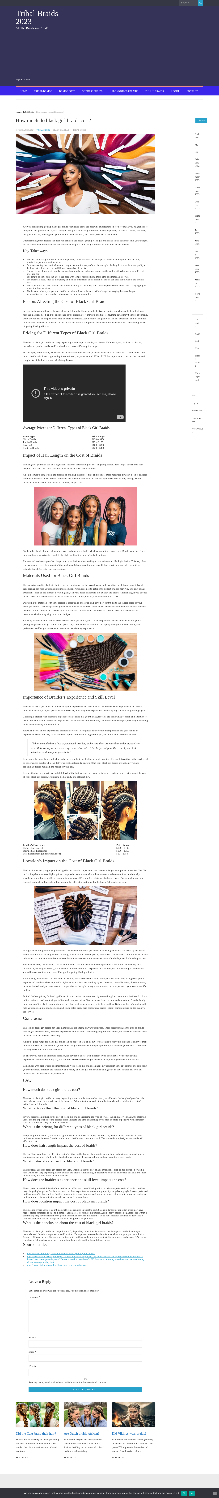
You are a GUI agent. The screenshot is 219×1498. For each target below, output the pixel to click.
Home (23, 91)
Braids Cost (67, 91)
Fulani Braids (154, 91)
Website (32, 1366)
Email (32, 1352)
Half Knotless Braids (124, 91)
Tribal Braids (43, 91)
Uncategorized (197, 376)
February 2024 (197, 162)
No (192, 1493)
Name (32, 1337)
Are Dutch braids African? (81, 1433)
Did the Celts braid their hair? (36, 1433)
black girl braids (62, 130)
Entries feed (197, 410)
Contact (192, 91)
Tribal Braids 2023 (37, 17)
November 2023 (197, 191)
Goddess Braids (92, 91)
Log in (195, 403)
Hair (197, 348)
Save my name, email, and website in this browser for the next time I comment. (68, 1382)
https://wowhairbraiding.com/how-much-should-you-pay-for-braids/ (61, 1253)
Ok (184, 1493)
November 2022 (197, 297)
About (175, 91)
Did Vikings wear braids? (129, 1433)
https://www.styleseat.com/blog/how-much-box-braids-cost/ (56, 1265)
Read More (22, 1457)
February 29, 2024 (26, 130)
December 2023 (197, 176)
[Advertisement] (45, 53)
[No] (215, 1493)
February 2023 (197, 269)
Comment (34, 1297)
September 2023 (197, 219)
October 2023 (197, 205)
